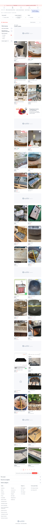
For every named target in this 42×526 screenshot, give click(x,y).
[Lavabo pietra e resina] (34, 256)
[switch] (11, 28)
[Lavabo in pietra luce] (20, 383)
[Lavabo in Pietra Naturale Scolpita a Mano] (34, 51)
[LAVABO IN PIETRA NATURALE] (20, 95)
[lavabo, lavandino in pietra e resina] (20, 404)
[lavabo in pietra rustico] (34, 289)
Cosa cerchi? (4, 15)
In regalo (3, 36)
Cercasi (3, 38)
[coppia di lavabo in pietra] (34, 309)
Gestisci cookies (3, 499)
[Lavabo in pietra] (34, 162)
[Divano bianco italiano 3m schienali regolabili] (34, 140)
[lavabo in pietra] (20, 162)
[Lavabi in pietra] (34, 183)
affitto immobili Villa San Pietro (10, 9)
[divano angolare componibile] (34, 95)
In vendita (3, 35)
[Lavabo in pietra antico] (34, 383)
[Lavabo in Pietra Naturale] (34, 436)
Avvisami (35, 473)
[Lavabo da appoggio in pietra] (34, 73)
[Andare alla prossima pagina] (34, 470)
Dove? (29, 15)
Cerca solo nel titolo (5, 28)
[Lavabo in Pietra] (20, 330)
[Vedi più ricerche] (40, 10)
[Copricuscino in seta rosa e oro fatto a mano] (20, 73)
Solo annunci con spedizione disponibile (5, 31)
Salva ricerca (5, 22)
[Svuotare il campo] (12, 17)
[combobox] (8, 17)
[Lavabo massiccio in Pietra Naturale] (20, 457)
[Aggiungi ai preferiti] (26, 42)
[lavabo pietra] (34, 215)
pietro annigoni (27, 9)
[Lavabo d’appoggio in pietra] (20, 363)
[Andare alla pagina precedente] (21, 470)
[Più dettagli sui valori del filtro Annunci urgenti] (8, 40)
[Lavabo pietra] (20, 183)
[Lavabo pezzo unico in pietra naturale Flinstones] (20, 51)
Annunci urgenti (4, 40)
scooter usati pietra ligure (20, 9)
